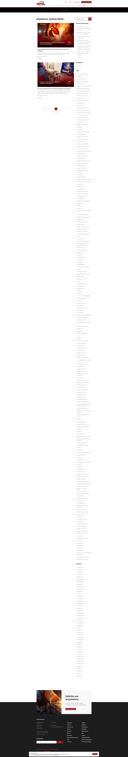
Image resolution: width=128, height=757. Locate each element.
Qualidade (62, 5)
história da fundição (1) (81, 421)
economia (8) (79, 129)
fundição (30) (79, 76)
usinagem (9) (79, 127)
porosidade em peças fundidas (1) (84, 462)
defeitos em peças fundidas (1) (83, 380)
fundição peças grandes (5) (82, 163)
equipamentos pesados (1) (82, 389)
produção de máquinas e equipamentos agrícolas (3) (82, 244)
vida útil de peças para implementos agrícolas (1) (84, 553)
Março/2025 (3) (80, 596)
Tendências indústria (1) (82, 528)
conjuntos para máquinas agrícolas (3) (84, 211)
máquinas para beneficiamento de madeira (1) (84, 439)
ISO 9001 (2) (79, 293)
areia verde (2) (80, 259)
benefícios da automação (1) (82, 357)
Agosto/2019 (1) (80, 666)
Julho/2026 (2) (80, 569)
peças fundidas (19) (81, 83)
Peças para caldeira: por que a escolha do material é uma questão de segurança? (84, 28)
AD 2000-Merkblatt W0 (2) (82, 250)
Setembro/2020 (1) (80, 639)
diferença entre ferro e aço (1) (83, 382)
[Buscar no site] (91, 5)
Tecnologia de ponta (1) (81, 519)
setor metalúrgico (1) (81, 503)
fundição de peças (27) (81, 78)
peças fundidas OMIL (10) (82, 107)
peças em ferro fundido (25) (82, 81)
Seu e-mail (40, 742)
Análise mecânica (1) (81, 345)
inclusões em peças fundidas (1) (83, 426)
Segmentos (73, 5)
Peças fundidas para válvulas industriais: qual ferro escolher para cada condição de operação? (84, 42)
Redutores (69, 731)
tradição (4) (79, 205)
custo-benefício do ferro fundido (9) (84, 112)
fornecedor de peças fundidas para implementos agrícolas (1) (84, 405)
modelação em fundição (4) (82, 191)
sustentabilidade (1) (81, 514)
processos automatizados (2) (82, 317)
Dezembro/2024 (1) (81, 601)
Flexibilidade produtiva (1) (82, 399)
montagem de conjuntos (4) (82, 193)
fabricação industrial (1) (82, 392)
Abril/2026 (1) (79, 577)
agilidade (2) (79, 252)
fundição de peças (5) (81, 153)
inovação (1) (79, 431)
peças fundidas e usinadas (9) (83, 119)
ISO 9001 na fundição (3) (82, 231)
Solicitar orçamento (86, 737)
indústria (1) (79, 429)
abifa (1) (78, 336)
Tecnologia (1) (80, 516)
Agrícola (68, 733)
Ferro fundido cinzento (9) (82, 115)
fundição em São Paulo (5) (82, 156)
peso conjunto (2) (80, 312)
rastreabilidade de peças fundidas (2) (84, 323)
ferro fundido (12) (80, 98)
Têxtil (68, 739)
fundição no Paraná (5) (81, 158)
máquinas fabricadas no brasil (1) (83, 436)
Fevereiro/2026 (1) (80, 581)
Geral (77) (79, 66)
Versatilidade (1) (80, 550)
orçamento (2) (79, 300)
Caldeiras (69, 724)
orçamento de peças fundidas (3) (83, 233)
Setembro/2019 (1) (80, 663)
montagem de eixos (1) (81, 442)
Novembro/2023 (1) (81, 615)
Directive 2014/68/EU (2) (82, 271)
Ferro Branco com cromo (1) (82, 559)
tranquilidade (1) (80, 545)
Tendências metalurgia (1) (82, 531)
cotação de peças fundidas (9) (83, 110)
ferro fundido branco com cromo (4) (84, 181)
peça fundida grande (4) (82, 196)
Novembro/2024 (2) (81, 603)
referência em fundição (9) (82, 124)
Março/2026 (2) (80, 579)
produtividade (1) (80, 469)
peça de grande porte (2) (82, 303)
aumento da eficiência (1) (82, 352)
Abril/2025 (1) (79, 593)
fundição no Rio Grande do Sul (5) (83, 160)
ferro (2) (78, 281)
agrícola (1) (79, 338)
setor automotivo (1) (81, 500)
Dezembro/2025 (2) (81, 586)
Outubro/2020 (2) (80, 637)
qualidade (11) (80, 105)
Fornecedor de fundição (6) (82, 139)
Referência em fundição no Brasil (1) (84, 483)
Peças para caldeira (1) (81, 454)
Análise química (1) (81, 350)
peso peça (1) (79, 457)
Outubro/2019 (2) (80, 661)
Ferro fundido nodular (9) (82, 117)
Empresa (57, 5)
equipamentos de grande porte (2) (84, 274)
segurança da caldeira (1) (82, 498)
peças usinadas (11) (81, 103)
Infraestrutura (67, 5)
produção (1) (79, 466)
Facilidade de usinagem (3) (82, 221)
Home (53, 5)
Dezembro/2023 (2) (81, 613)
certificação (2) (80, 262)
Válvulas (68, 729)
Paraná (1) (79, 447)
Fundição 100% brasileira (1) (82, 408)
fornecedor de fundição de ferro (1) (84, 401)
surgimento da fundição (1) (82, 511)
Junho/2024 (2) (80, 610)
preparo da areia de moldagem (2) (84, 315)
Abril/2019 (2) (79, 675)
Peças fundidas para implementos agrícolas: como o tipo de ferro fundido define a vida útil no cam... (84, 48)
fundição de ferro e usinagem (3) (83, 226)
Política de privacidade (86, 741)
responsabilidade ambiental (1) (83, 493)
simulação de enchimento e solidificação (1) (82, 506)
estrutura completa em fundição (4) (84, 179)
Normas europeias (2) (81, 298)
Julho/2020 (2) (80, 644)
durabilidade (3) (80, 219)
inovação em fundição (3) (82, 229)
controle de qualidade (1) (82, 371)
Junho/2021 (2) (80, 630)
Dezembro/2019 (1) (81, 656)
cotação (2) (79, 269)
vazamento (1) (80, 548)
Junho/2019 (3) (80, 671)
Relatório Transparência (87, 739)
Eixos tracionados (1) (81, 387)
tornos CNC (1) (80, 543)
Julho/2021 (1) (80, 627)
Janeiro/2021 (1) (80, 634)
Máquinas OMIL (77, 2)
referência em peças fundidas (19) (83, 86)
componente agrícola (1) (82, 364)
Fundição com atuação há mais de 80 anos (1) (84, 411)
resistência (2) (79, 328)
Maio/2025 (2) (80, 591)
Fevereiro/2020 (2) (80, 651)
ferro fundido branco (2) (82, 283)
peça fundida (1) (80, 450)
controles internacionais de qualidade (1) (82, 374)
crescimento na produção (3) (82, 214)
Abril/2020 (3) (79, 646)
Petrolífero (69, 741)
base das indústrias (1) (81, 355)
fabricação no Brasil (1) (81, 394)
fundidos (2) (79, 291)
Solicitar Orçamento (86, 2)
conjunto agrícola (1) (81, 368)
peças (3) (78, 236)
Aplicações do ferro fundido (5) (83, 146)
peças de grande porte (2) (82, 307)
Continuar (94, 754)
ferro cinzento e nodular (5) (82, 148)
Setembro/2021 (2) (80, 622)
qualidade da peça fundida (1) (83, 474)
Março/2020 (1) (80, 649)
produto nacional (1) (81, 471)
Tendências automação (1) (82, 524)
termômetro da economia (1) (82, 538)
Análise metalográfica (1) (82, 348)
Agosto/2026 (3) (80, 567)
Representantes (79, 5)
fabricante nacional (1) (81, 397)
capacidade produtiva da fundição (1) (84, 360)
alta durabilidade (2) (81, 257)
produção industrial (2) (81, 319)
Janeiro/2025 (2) (80, 598)
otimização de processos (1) (82, 445)
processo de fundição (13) (82, 95)
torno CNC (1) (79, 540)
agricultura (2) (80, 254)
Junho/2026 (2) (80, 572)
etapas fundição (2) (81, 276)
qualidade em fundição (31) (82, 74)
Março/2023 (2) (80, 618)
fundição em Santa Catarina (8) (83, 131)
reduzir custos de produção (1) (83, 481)
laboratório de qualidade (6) (82, 144)
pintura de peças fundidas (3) (83, 241)
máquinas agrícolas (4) (81, 189)
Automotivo (69, 735)
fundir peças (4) (80, 184)
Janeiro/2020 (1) (80, 654)
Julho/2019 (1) (80, 668)
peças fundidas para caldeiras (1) (83, 452)
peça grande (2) (80, 305)
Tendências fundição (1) (81, 526)
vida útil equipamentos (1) (82, 556)
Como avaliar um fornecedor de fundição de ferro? (83, 37)
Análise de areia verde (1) (82, 343)
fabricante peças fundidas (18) (83, 88)
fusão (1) (78, 417)
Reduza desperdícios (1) (81, 479)
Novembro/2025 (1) (81, 589)
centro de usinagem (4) (81, 176)
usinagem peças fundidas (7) (82, 136)
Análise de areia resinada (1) (82, 340)
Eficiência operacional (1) (82, 385)
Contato (87, 5)
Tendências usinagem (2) (82, 333)
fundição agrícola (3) (81, 224)
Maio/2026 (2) (80, 574)
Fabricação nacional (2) (81, 278)
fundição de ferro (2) (81, 286)
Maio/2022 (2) (80, 620)
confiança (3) (79, 208)
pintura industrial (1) (81, 459)
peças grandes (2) (80, 310)
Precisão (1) (79, 464)
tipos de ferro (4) (80, 203)
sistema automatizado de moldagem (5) (82, 171)
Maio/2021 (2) (80, 632)
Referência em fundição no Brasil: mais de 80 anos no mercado (83, 33)
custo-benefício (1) (80, 377)
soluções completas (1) (81, 509)
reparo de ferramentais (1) (82, 486)
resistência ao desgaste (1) (82, 491)
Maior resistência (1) (81, 434)
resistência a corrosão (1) (82, 488)
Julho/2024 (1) (80, 608)
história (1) (79, 419)
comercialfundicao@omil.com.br (56, 726)
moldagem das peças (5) (82, 165)
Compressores (70, 726)
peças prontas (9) (80, 122)
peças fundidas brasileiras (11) (83, 100)
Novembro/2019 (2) (81, 658)
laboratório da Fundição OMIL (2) (83, 295)
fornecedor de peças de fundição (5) (84, 151)
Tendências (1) (80, 521)
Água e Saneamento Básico (72, 737)
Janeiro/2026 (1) (80, 584)
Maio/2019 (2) (80, 673)
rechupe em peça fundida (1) (82, 476)
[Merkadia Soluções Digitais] (47, 751)
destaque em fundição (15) (82, 93)
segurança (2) (79, 331)
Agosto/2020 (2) (80, 642)
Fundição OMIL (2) (80, 288)
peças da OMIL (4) (80, 198)
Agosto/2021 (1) (80, 625)
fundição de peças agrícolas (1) (83, 414)
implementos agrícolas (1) (82, 424)
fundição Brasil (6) (80, 141)
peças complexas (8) (81, 134)
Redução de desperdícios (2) (82, 326)
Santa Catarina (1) (80, 495)
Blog (84, 5)
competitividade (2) (81, 264)
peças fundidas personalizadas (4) (84, 201)
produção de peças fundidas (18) (83, 90)
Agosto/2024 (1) (80, 605)
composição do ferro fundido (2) (83, 266)
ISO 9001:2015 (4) (80, 186)
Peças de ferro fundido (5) (82, 168)
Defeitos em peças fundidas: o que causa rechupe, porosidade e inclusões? (84, 53)
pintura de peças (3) (81, 238)
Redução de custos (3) (81, 247)
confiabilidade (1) (80, 366)
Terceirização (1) (80, 536)
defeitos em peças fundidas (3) (83, 217)
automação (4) (80, 174)
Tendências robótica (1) (81, 533)
